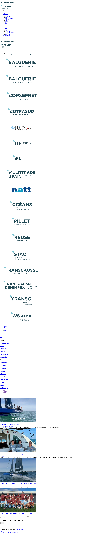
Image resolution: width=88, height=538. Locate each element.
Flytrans (6, 21)
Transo (6, 33)
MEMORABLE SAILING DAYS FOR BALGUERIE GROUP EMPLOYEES (18, 483)
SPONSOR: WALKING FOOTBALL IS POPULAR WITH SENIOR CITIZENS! (19, 513)
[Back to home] (15, 3)
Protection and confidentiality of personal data (9, 532)
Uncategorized (11, 426)
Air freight (3, 362)
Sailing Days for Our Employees (10, 424)
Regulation (3, 357)
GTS (1, 531)
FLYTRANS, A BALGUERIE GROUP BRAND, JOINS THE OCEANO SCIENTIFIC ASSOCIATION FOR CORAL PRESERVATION (31, 454)
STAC (6, 30)
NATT (6, 25)
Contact (4, 328)
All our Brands (8, 16)
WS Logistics (7, 34)
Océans (6, 27)
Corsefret (7, 19)
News (2, 346)
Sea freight (5, 393)
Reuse (6, 29)
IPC (6, 23)
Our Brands (5, 15)
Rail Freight (4, 388)
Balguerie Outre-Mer (9, 18)
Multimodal (4, 379)
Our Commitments (6, 35)
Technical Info (4, 354)
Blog (4, 37)
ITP (6, 22)
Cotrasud (7, 20)
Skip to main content (4, 0)
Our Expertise (4, 343)
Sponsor (9, 333)
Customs (3, 368)
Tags (4, 390)
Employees (3, 348)
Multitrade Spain (8, 24)
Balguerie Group (6, 13)
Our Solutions (5, 14)
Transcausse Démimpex (9, 32)
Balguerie (7, 17)
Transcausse (7, 31)
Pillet (6, 28)
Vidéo (4, 396)
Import (2, 376)
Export (2, 371)
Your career (5, 36)
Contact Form (5, 38)
